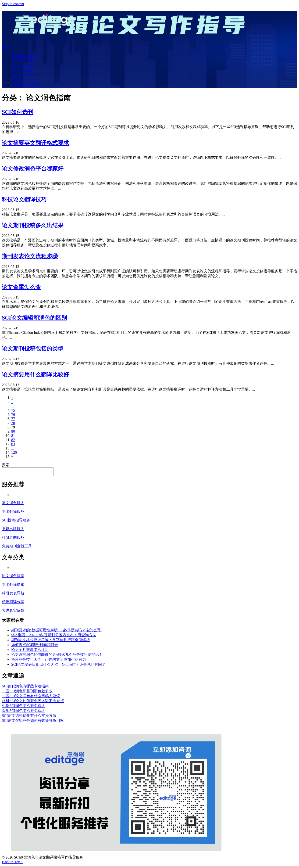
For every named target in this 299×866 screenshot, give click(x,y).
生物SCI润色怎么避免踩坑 (23, 706)
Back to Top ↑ (12, 862)
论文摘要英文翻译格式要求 (35, 143)
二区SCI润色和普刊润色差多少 (27, 691)
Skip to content (13, 4)
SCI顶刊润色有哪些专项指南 (25, 686)
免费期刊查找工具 (26, 85)
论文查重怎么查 (21, 287)
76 (13, 415)
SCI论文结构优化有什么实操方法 (29, 716)
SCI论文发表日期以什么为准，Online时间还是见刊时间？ (58, 664)
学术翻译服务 (13, 512)
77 (13, 419)
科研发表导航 (22, 70)
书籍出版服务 (13, 529)
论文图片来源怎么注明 (30, 650)
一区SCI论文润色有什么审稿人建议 (31, 696)
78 (13, 423)
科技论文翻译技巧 (24, 199)
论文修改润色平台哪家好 (33, 168)
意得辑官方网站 (24, 56)
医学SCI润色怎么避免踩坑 (23, 711)
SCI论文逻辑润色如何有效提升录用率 (33, 720)
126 (14, 452)
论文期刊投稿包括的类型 (33, 348)
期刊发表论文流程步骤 (30, 256)
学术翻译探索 (22, 66)
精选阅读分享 (22, 75)
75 (13, 410)
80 (13, 431)
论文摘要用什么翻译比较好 (35, 374)
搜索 (5, 465)
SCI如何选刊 (17, 112)
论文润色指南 (22, 61)
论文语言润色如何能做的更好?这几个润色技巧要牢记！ (57, 655)
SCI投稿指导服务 (16, 520)
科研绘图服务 (13, 537)
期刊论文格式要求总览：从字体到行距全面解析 (50, 640)
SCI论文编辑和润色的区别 (34, 318)
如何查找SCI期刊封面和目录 (34, 645)
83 (13, 444)
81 (13, 436)
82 (13, 440)
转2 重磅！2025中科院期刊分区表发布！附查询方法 (53, 635)
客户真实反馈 (22, 80)
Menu (6, 48)
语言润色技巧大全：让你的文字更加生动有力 (48, 659)
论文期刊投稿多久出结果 (33, 225)
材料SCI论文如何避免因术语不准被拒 (33, 701)
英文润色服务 (13, 503)
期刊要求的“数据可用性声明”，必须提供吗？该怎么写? (56, 630)
